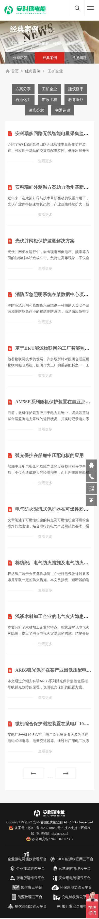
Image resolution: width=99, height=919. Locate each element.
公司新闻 (20, 58)
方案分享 (23, 89)
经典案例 (50, 58)
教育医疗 (76, 100)
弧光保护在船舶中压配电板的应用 (49, 455)
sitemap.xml (60, 833)
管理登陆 (43, 833)
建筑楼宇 (76, 89)
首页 (15, 71)
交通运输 (62, 110)
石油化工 (23, 100)
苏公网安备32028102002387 (52, 839)
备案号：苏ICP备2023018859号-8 (39, 828)
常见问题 (79, 58)
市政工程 (49, 100)
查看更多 (45, 161)
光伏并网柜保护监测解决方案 (45, 240)
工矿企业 (49, 89)
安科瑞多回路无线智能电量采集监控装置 (56, 133)
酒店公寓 (36, 110)
